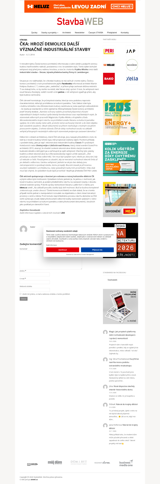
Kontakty (125, 32)
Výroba (23, 40)
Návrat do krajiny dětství (127, 404)
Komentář (23, 249)
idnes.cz (23, 187)
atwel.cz (34, 479)
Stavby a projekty (49, 32)
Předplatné (112, 32)
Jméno (22, 271)
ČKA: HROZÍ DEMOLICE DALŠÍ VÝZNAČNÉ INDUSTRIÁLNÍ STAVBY (55, 46)
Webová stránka (26, 286)
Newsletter (80, 32)
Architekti (66, 32)
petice (61, 92)
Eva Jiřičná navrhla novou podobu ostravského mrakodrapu (124, 362)
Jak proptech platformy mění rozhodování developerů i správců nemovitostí (122, 335)
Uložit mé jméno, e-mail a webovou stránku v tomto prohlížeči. (46, 294)
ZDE (63, 213)
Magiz (111, 331)
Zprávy (34, 32)
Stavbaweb (112, 280)
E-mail (22, 278)
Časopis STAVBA (96, 32)
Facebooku (67, 83)
